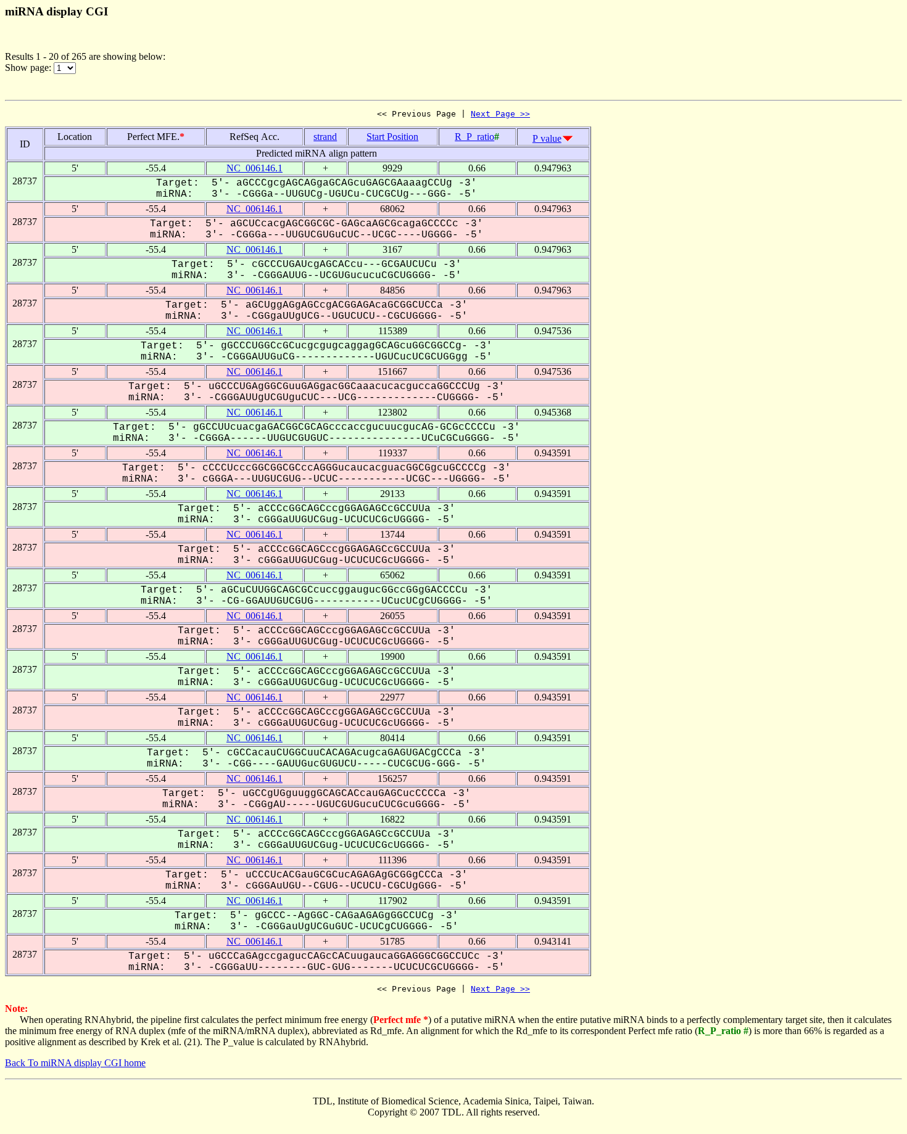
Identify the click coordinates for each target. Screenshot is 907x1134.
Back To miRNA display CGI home (75, 1063)
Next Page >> (500, 113)
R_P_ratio (474, 136)
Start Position (392, 136)
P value (546, 138)
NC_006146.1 (254, 168)
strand (325, 136)
